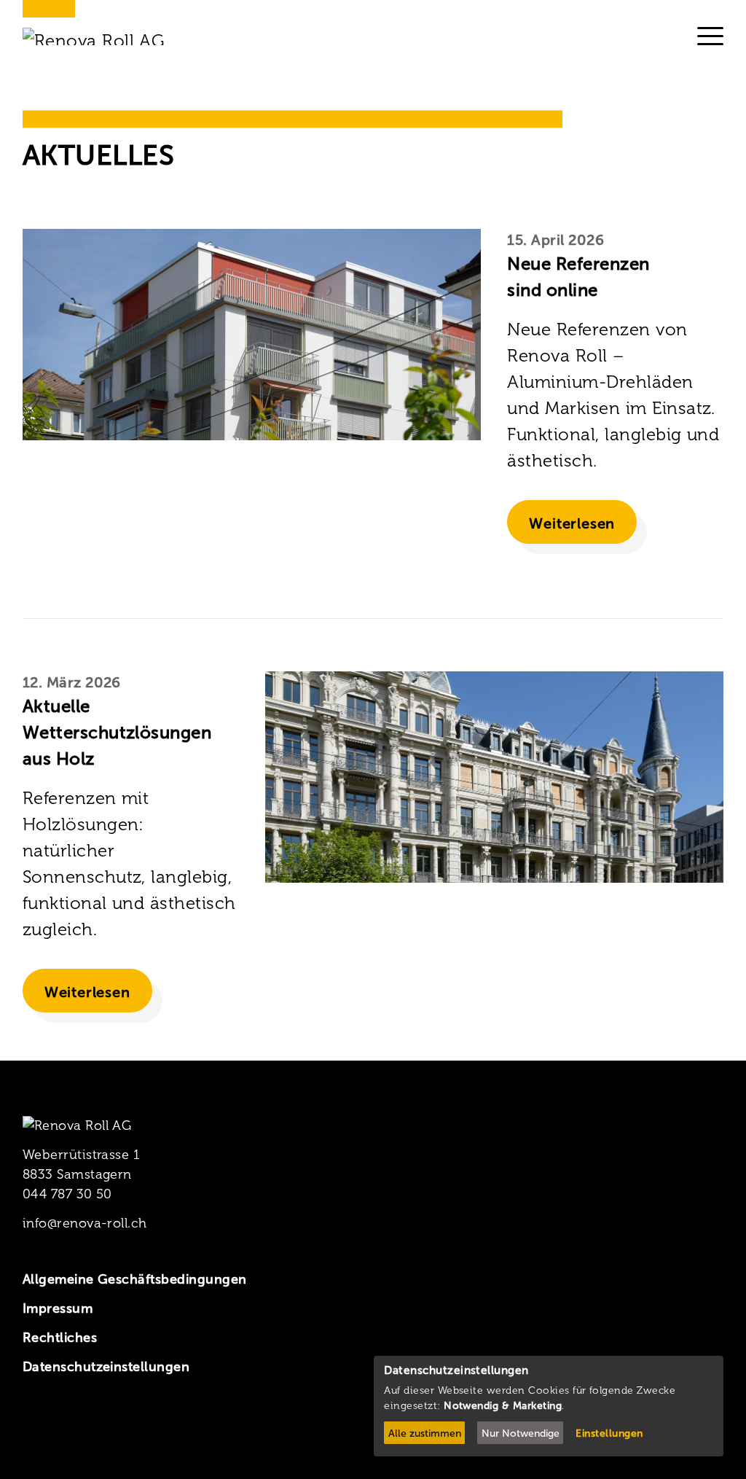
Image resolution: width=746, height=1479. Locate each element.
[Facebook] (32, 1422)
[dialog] (548, 1406)
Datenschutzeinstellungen (106, 1367)
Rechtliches (60, 1338)
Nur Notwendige (521, 1433)
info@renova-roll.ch (85, 1223)
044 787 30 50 (67, 1194)
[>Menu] (710, 36)
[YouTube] (124, 1422)
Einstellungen (609, 1433)
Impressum (58, 1308)
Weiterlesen (572, 523)
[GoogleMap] (170, 1422)
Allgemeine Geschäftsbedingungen (135, 1279)
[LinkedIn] (77, 1422)
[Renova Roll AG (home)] (112, 36)
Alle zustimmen (424, 1433)
